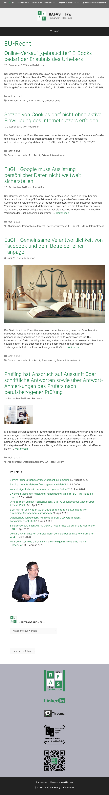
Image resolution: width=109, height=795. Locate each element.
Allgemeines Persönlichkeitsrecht (26, 226)
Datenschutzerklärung (61, 782)
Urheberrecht (52, 100)
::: (10, 3)
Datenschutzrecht (18, 155)
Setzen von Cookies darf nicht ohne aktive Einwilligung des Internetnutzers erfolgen (52, 117)
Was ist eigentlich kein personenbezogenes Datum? (39, 489)
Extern (23, 100)
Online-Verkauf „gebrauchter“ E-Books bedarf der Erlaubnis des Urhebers (48, 56)
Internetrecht (36, 100)
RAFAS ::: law (60, 14)
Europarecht (48, 360)
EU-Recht (13, 100)
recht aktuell (15, 96)
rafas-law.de (68, 787)
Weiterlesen (62, 213)
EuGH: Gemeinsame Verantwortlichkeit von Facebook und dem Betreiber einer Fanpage (53, 246)
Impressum (42, 782)
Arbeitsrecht (15, 461)
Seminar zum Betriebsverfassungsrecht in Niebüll (38, 484)
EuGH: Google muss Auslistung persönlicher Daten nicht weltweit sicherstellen (42, 175)
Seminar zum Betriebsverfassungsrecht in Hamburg (39, 479)
